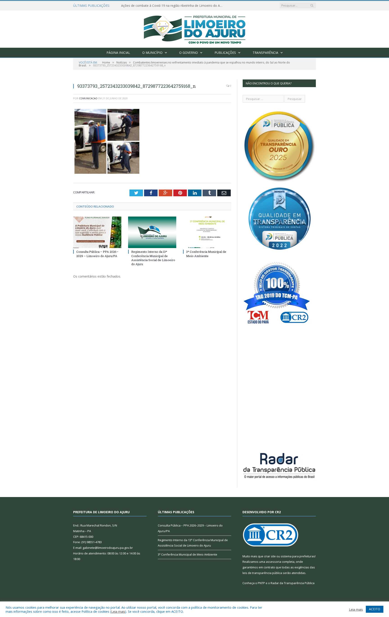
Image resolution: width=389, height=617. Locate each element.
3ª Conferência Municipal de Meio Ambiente (206, 254)
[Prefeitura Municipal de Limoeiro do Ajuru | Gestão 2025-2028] (194, 28)
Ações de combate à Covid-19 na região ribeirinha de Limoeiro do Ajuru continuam (173, 6)
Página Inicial (118, 52)
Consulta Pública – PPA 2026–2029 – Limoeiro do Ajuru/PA (97, 254)
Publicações (225, 52)
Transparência (265, 52)
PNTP (261, 583)
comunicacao (88, 98)
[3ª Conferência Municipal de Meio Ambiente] (207, 232)
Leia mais (118, 611)
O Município (152, 52)
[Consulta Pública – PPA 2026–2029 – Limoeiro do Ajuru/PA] (97, 232)
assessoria (273, 562)
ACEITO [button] (374, 609)
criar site (270, 556)
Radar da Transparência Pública (292, 583)
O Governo (188, 52)
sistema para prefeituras (298, 556)
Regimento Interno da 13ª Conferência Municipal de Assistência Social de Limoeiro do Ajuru (153, 258)
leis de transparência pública (262, 573)
